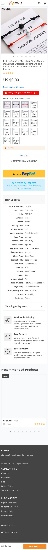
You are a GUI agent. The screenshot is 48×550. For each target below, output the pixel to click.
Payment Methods (9, 502)
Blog (3, 482)
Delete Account (7, 515)
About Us (5, 473)
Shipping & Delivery (9, 507)
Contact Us (5, 477)
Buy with (17, 174)
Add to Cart (35, 546)
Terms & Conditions (9, 490)
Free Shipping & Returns (13, 87)
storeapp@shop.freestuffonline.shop (17, 455)
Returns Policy (7, 511)
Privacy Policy (7, 486)
